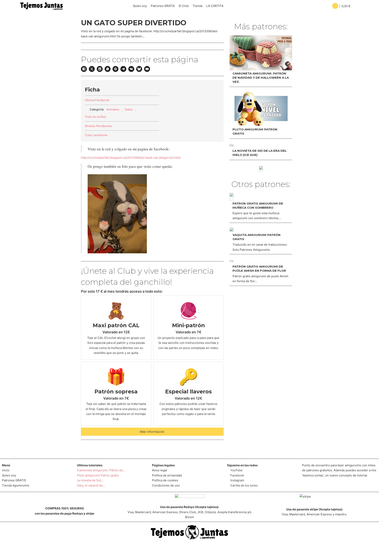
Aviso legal (159, 470)
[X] (92, 69)
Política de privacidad (167, 475)
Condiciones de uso (166, 485)
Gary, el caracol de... (91, 485)
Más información (152, 432)
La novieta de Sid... (90, 480)
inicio (5, 470)
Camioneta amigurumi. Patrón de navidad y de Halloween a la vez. (261, 78)
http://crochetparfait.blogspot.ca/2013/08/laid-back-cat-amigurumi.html (131, 157)
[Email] (147, 69)
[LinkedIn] (100, 69)
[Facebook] (84, 69)
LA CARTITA (214, 6)
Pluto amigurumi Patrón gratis (98, 475)
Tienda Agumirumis (15, 485)
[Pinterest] (115, 69)
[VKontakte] (131, 69)
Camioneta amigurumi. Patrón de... (101, 470)
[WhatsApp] (108, 69)
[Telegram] (123, 69)
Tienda (197, 6)
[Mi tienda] (261, 168)
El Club (184, 6)
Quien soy (140, 6)
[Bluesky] (139, 69)
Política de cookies (165, 480)
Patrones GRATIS (163, 6)
